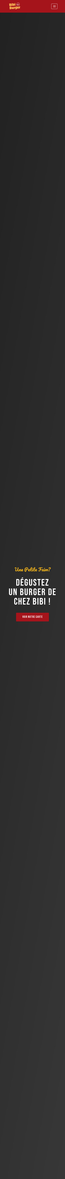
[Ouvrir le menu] (54, 6)
